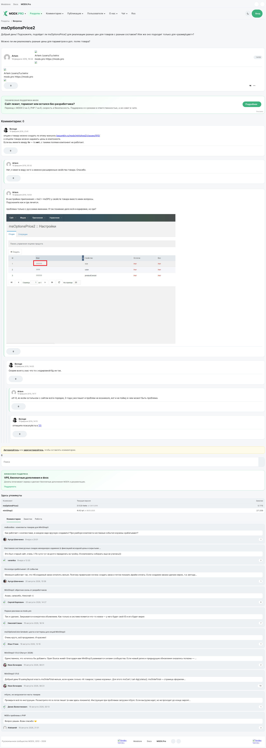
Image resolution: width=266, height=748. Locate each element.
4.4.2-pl (80, 510)
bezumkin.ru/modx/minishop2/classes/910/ (78, 135)
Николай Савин (15, 623)
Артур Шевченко (16, 539)
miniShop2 (7, 510)
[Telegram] (256, 4)
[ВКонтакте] (250, 85)
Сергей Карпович (16, 602)
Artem (15, 56)
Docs (15, 4)
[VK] (262, 4)
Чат (123, 13)
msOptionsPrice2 (10, 506)
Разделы (35, 13)
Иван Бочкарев (15, 665)
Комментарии (53, 13)
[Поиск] (262, 461)
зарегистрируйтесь (33, 450)
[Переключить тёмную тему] (248, 13)
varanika (12, 560)
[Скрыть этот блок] (262, 99)
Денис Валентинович (17, 707)
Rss (133, 13)
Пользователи (95, 13)
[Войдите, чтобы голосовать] (7, 85)
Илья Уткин (13, 644)
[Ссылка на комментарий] (253, 150)
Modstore (5, 4)
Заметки (28, 519)
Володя (13, 129)
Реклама (259, 111)
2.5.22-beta (82, 506)
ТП (39, 425)
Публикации (74, 13)
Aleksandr (12, 728)
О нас (112, 13)
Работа (38, 519)
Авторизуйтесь (11, 450)
